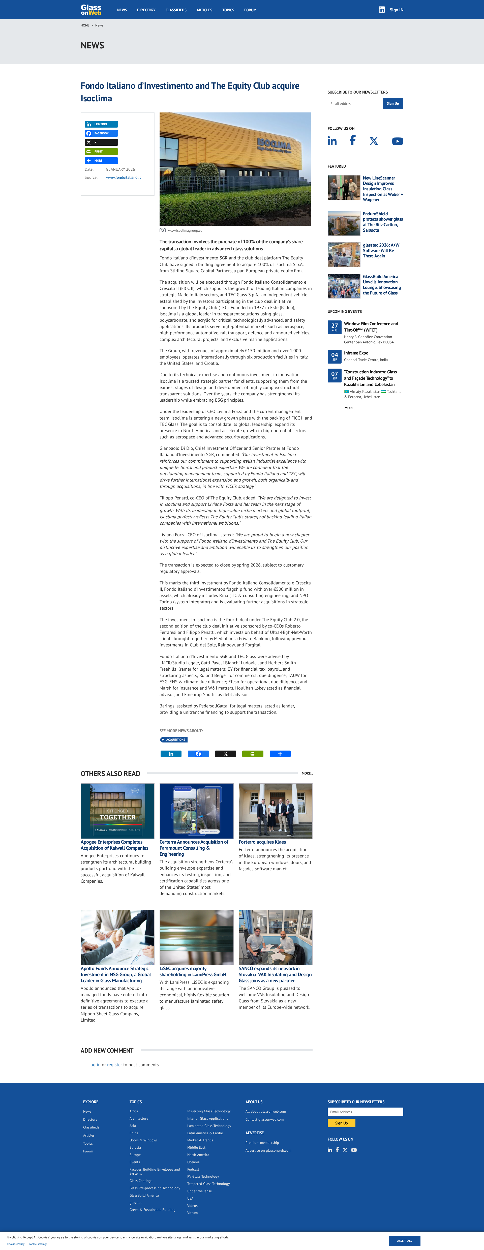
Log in (94, 1064)
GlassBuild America (144, 1195)
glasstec (136, 1202)
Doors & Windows (144, 1140)
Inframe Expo (356, 353)
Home (85, 25)
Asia (133, 1125)
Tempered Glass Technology (208, 1183)
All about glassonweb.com (266, 1111)
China (134, 1133)
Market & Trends (200, 1140)
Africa (134, 1111)
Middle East (196, 1147)
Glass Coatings (141, 1180)
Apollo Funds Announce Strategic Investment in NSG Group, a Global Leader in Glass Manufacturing (116, 974)
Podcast (193, 1169)
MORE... (307, 773)
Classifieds (176, 9)
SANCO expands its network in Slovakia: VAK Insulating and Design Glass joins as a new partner (275, 974)
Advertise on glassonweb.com (268, 1150)
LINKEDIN (101, 124)
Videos (192, 1205)
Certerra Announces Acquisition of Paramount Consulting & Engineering (194, 848)
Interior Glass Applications (207, 1118)
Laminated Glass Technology (209, 1125)
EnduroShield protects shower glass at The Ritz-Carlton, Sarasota (383, 222)
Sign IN (397, 9)
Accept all (404, 1240)
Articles (204, 9)
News (122, 9)
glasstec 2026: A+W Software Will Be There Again (381, 250)
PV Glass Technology (203, 1176)
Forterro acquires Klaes (262, 842)
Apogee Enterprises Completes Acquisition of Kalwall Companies (114, 845)
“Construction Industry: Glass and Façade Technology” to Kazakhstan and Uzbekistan (370, 378)
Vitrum (192, 1212)
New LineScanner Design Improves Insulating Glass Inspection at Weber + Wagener (383, 188)
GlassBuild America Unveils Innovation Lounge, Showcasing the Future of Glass (382, 284)
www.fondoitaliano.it (123, 177)
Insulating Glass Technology (209, 1111)
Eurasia (135, 1147)
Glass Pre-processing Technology (155, 1188)
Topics (228, 9)
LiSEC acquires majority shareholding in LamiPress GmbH (193, 971)
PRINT (99, 151)
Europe (135, 1154)
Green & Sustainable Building (152, 1209)
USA (190, 1198)
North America (198, 1154)
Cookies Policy (15, 1244)
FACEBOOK (102, 133)
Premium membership (262, 1142)
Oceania (193, 1162)
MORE (98, 160)
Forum (250, 9)
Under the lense (199, 1191)
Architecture (139, 1118)
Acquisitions (175, 739)
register (114, 1064)
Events (135, 1162)
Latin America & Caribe (205, 1133)
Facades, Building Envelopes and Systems (155, 1171)
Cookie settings (38, 1244)
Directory (146, 9)
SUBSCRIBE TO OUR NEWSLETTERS (358, 92)
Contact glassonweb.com (265, 1119)
